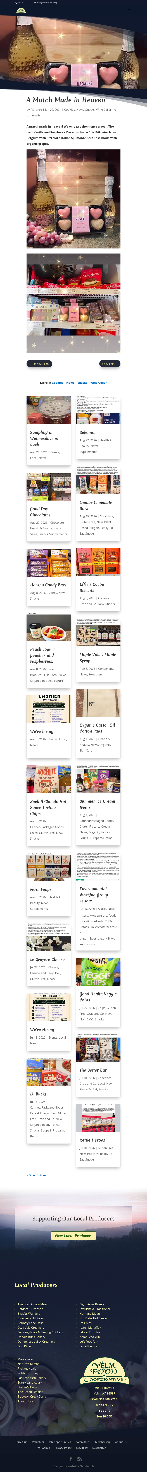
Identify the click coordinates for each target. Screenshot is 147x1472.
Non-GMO (86, 1019)
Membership (103, 1442)
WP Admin (43, 1448)
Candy (53, 593)
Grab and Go (45, 1119)
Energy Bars (48, 1113)
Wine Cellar (103, 110)
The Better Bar (93, 1070)
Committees (83, 1442)
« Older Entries (36, 1175)
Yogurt (58, 681)
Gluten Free (47, 833)
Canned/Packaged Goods (47, 827)
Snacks (90, 110)
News (80, 110)
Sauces (105, 832)
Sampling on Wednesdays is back (44, 438)
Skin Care (86, 750)
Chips (34, 833)
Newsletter (99, 1448)
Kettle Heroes (92, 1140)
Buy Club (21, 1442)
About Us (121, 1442)
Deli (57, 973)
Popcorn (93, 1154)
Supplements (58, 534)
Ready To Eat (51, 1125)
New (61, 593)
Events (54, 452)
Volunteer (38, 1442)
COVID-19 (82, 1448)
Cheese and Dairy (42, 973)
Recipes (47, 681)
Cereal (34, 1113)
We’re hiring (41, 731)
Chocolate (57, 523)
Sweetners (96, 674)
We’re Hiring (42, 1029)
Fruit (46, 675)
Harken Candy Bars (48, 585)
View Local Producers (73, 1235)
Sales (33, 534)
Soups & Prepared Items (96, 838)
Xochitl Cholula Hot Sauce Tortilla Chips (48, 807)
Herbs (57, 528)
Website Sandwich (81, 1466)
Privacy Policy (63, 1448)
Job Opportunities (60, 1442)
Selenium (88, 432)
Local (33, 458)
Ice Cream (103, 826)
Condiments (106, 669)
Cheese (53, 967)
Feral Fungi (40, 889)
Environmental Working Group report (94, 894)
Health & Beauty (41, 528)
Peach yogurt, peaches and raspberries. (42, 655)
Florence (36, 110)
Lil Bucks (38, 1094)
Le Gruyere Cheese (47, 959)
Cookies (69, 110)
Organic (35, 681)
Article (102, 909)
